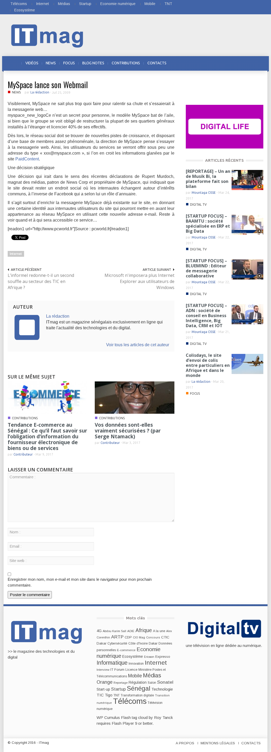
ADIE (130, 631)
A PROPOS (185, 743)
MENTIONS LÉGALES (218, 743)
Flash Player (123, 723)
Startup (85, 4)
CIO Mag (139, 637)
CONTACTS (156, 63)
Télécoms (18, 4)
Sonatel (165, 682)
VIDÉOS (31, 63)
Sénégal (138, 688)
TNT (168, 4)
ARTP (117, 637)
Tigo (108, 695)
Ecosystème (24, 10)
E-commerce (126, 650)
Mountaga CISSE (204, 192)
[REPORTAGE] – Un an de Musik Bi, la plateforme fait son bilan (208, 178)
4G (99, 631)
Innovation (136, 663)
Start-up (103, 689)
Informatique (112, 663)
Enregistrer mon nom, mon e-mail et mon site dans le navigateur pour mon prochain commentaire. (80, 582)
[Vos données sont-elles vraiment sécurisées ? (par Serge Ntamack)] (134, 397)
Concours (153, 637)
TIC (100, 695)
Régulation (138, 683)
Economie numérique (118, 4)
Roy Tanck (163, 717)
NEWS (51, 63)
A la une (159, 631)
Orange (104, 682)
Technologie (162, 689)
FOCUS (69, 63)
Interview (103, 669)
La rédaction (39, 92)
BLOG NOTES (93, 63)
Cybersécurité (117, 643)
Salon (152, 683)
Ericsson (149, 656)
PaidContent (27, 159)
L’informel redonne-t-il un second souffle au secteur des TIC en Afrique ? (41, 281)
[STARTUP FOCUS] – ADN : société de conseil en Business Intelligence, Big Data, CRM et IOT (206, 315)
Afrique (144, 630)
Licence (131, 670)
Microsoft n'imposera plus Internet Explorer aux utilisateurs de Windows (139, 281)
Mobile (149, 4)
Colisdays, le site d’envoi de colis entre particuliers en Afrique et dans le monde (208, 365)
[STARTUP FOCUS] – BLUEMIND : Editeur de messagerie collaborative (206, 268)
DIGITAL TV (198, 204)
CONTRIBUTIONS (126, 63)
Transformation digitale (137, 695)
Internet (42, 4)
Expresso (162, 657)
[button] (257, 63)
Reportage (121, 682)
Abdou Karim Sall (114, 631)
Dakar (153, 643)
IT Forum (117, 670)
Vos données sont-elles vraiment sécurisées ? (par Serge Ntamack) (128, 430)
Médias (64, 4)
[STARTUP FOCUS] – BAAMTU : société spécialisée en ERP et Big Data (208, 223)
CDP (128, 637)
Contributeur (23, 454)
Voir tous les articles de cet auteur (137, 345)
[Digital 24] (224, 126)
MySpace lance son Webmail (48, 85)
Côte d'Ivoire (138, 643)
